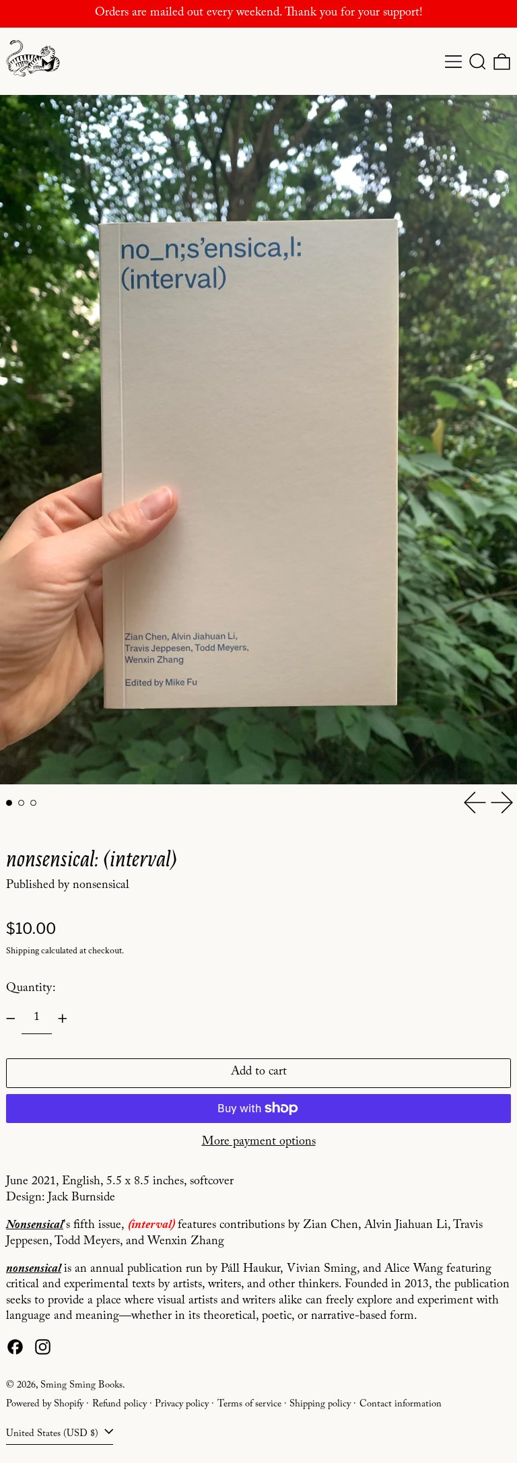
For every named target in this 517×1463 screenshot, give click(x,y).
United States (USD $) (53, 1434)
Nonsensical (34, 1226)
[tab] (9, 803)
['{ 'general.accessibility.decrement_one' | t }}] (11, 1018)
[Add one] (62, 1018)
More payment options (259, 1143)
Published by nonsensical (67, 886)
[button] (478, 61)
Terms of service (249, 1405)
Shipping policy (320, 1405)
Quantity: (31, 989)
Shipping (22, 950)
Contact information (400, 1405)
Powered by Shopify (44, 1405)
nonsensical (33, 1270)
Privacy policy (182, 1405)
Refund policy (119, 1405)
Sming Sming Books (81, 1386)
